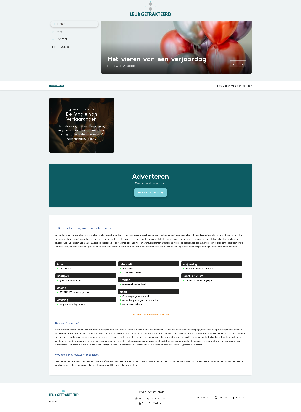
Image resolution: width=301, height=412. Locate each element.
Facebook (203, 397)
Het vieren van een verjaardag (157, 59)
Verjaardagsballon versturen (199, 268)
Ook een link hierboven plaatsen (150, 314)
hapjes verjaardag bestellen (73, 304)
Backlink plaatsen (148, 192)
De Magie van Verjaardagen (81, 116)
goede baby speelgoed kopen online (140, 300)
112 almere (65, 268)
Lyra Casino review (131, 272)
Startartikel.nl (128, 268)
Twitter (222, 397)
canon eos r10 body (132, 304)
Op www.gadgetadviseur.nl (135, 296)
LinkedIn (240, 397)
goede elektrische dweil (134, 284)
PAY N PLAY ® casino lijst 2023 (75, 292)
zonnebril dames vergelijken (199, 280)
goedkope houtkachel (70, 280)
